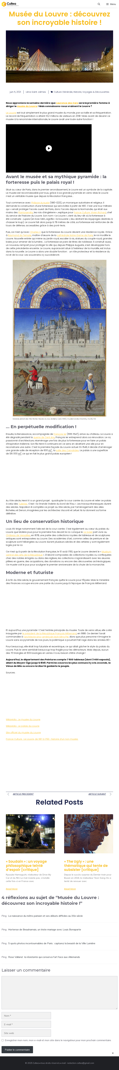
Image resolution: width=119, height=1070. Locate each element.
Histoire (77, 91)
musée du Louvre (27, 106)
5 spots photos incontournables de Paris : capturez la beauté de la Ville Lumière (51, 943)
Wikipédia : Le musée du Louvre (23, 719)
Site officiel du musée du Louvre (23, 732)
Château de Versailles (18, 535)
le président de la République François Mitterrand (49, 633)
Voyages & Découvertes (95, 91)
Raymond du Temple (19, 235)
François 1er (60, 434)
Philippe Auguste (40, 202)
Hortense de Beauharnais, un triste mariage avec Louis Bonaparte (44, 929)
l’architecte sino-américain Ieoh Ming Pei (46, 636)
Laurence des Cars (67, 103)
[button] (99, 4)
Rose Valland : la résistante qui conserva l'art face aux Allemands (44, 956)
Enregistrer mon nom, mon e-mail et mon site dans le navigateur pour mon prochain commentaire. (58, 1040)
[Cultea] (10, 4)
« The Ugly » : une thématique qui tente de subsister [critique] (86, 865)
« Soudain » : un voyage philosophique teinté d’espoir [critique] (26, 865)
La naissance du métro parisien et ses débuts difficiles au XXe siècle (45, 915)
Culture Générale (63, 91)
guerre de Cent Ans (44, 437)
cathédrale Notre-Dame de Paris (75, 235)
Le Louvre (11, 112)
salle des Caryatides (67, 450)
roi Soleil (87, 532)
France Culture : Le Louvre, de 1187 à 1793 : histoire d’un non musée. (42, 739)
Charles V (35, 232)
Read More (12, 889)
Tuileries (23, 503)
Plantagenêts (25, 212)
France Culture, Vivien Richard (90, 212)
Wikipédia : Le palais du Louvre (22, 726)
